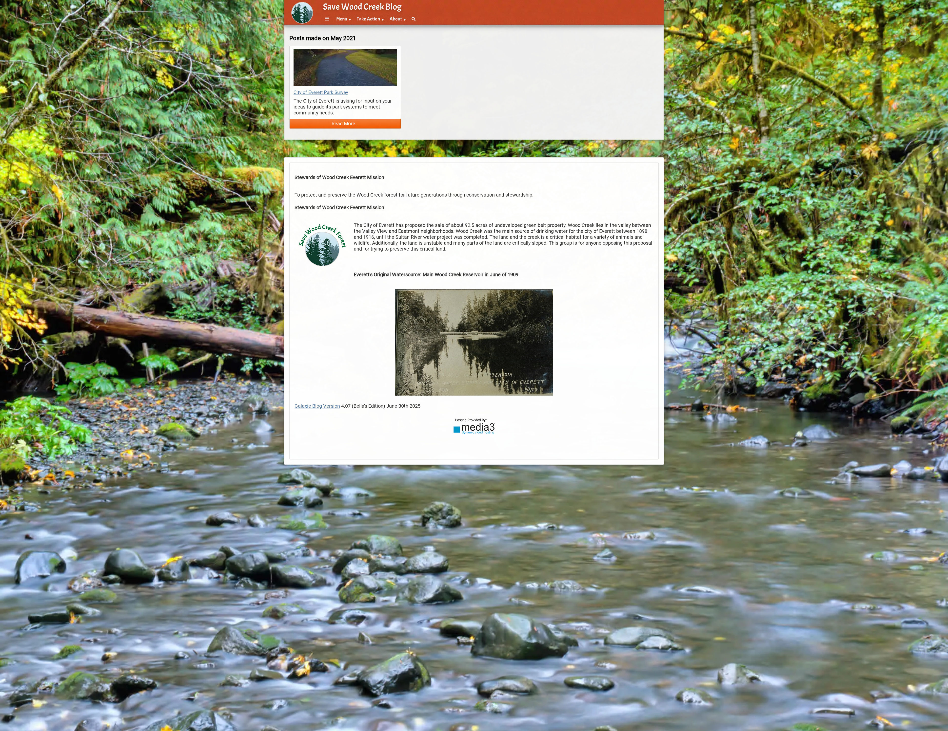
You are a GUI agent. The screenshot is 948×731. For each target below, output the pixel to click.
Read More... (345, 124)
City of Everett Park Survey (321, 92)
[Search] (413, 19)
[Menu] (327, 19)
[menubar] (369, 16)
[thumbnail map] (345, 68)
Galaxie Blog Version (317, 406)
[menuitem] (326, 19)
